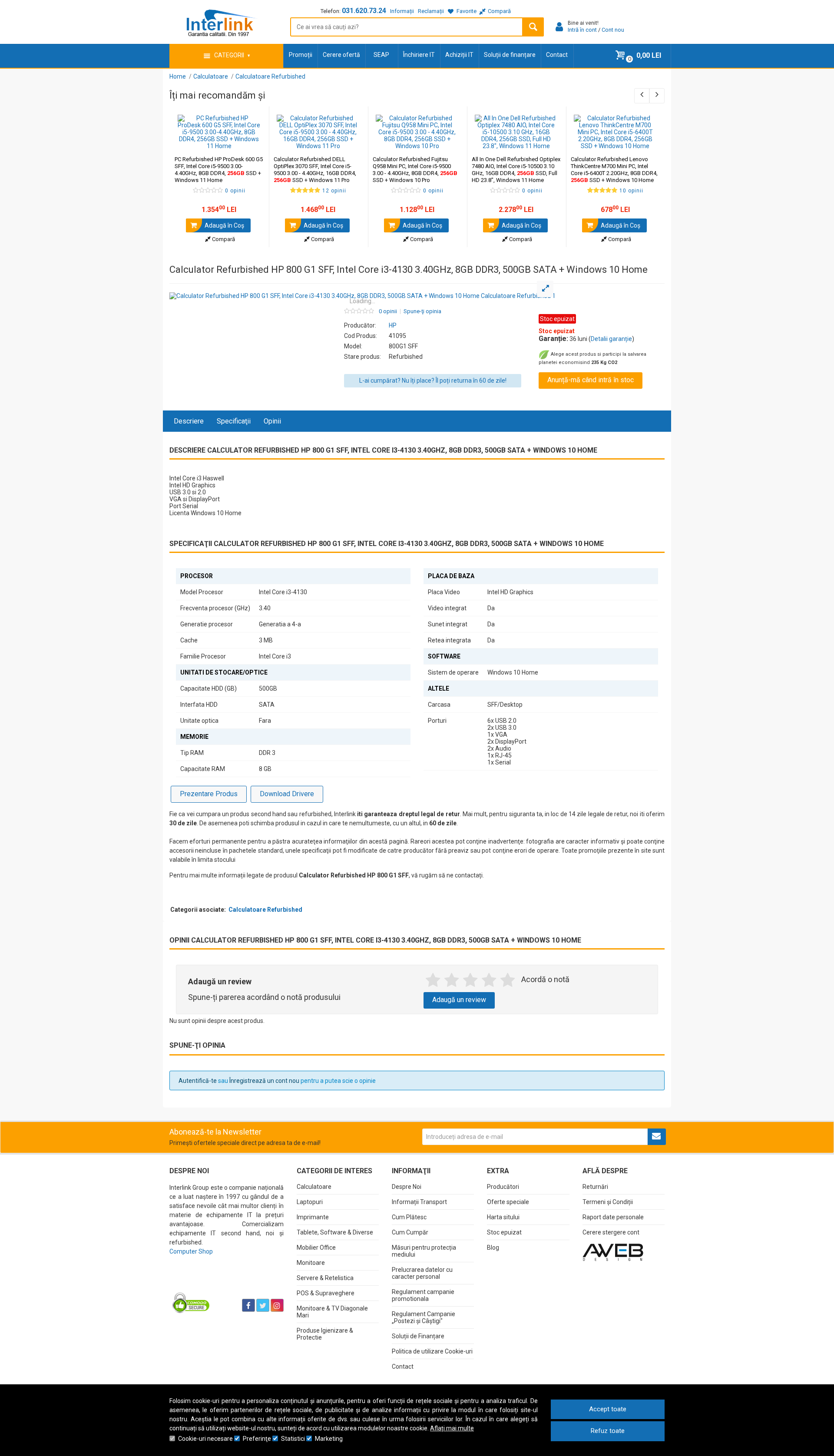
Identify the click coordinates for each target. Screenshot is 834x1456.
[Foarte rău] (433, 980)
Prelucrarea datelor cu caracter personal (422, 1273)
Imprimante (313, 1217)
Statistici (293, 1438)
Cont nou (613, 29)
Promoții (300, 54)
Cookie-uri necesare (205, 1438)
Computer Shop (191, 1251)
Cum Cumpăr (410, 1232)
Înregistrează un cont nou (264, 1080)
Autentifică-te (198, 1080)
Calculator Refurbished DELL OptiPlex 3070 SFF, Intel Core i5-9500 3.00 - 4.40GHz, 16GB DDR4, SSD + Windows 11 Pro (315, 169)
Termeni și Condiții (607, 1201)
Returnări (595, 1186)
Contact (557, 54)
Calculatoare (314, 1186)
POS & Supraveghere (325, 1293)
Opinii (272, 421)
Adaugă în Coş (223, 225)
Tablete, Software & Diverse (335, 1232)
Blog (493, 1247)
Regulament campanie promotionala (423, 1295)
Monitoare (311, 1262)
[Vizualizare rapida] (250, 140)
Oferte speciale (508, 1201)
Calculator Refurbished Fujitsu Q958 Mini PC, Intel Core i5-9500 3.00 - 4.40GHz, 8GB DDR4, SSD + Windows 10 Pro (415, 169)
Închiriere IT (419, 54)
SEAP (381, 54)
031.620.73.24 (364, 11)
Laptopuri (310, 1201)
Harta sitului (503, 1217)
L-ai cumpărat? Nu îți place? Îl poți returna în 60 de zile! (432, 380)
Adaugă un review (459, 1000)
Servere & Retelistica (325, 1277)
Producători (503, 1186)
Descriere (189, 421)
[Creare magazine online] (612, 1251)
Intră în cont (582, 29)
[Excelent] (507, 980)
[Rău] (451, 980)
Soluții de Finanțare (418, 1336)
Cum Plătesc (409, 1217)
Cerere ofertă (341, 54)
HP (393, 325)
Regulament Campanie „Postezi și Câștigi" (423, 1317)
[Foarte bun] (489, 980)
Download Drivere (287, 794)
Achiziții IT (459, 54)
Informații (402, 11)
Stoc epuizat (504, 1232)
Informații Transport (419, 1201)
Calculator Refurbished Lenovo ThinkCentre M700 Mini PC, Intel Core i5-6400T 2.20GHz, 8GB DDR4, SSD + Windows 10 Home (614, 169)
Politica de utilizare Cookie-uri (432, 1351)
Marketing (329, 1438)
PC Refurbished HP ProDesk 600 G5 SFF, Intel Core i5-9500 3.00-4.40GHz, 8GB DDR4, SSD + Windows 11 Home (219, 169)
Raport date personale (613, 1217)
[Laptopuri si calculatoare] (223, 1283)
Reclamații (431, 11)
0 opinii (388, 311)
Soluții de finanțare (510, 54)
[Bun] (470, 980)
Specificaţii (234, 421)
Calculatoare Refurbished (265, 909)
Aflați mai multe (452, 1428)
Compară (223, 239)
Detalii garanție (611, 338)
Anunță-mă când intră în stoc (590, 380)
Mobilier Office (316, 1247)
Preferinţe (257, 1438)
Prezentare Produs (209, 794)
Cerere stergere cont (610, 1232)
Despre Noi (406, 1186)
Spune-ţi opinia (422, 311)
